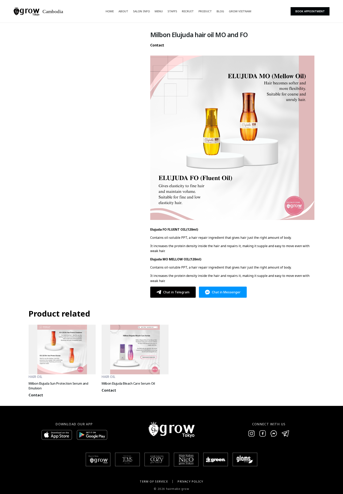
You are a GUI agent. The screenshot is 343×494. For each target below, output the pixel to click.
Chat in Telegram (176, 292)
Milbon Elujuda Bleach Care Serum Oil (128, 383)
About (123, 11)
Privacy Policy (190, 481)
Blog (220, 11)
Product (205, 11)
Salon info (141, 11)
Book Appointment (310, 11)
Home (110, 11)
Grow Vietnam (240, 11)
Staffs (172, 11)
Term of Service (154, 481)
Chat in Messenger (226, 292)
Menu (159, 11)
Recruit (188, 11)
